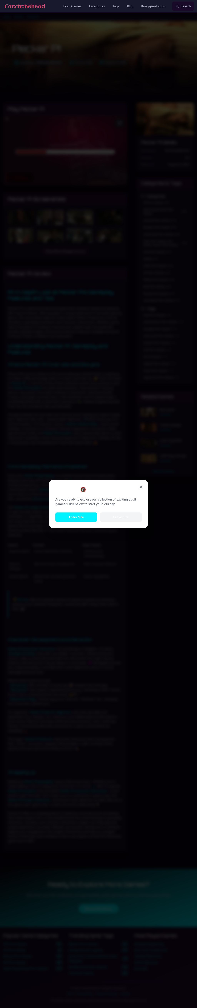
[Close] (141, 487)
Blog (130, 6)
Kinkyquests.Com (153, 6)
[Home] (24, 6)
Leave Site (121, 517)
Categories (97, 6)
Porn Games (72, 6)
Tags (116, 6)
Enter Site (76, 517)
